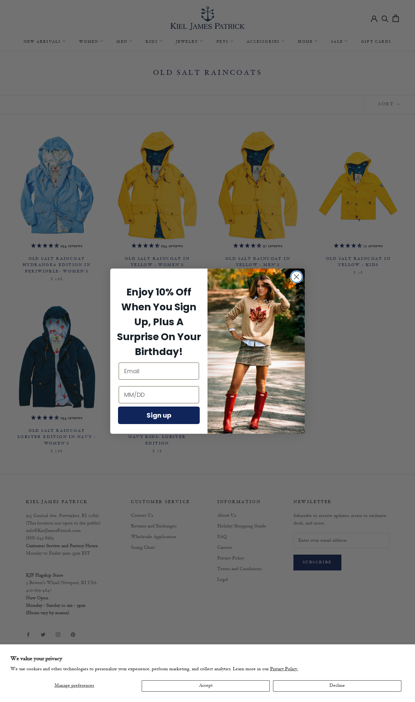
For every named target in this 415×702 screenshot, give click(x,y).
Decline (337, 685)
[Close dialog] (296, 276)
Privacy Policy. (284, 669)
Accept (206, 685)
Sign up (159, 415)
